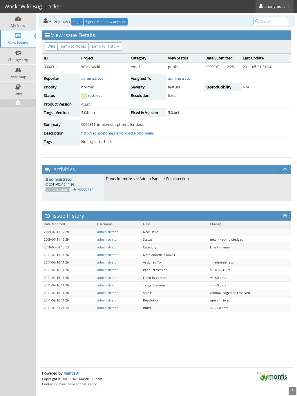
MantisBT (72, 373)
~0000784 (85, 189)
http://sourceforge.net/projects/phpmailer (117, 133)
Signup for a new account (105, 21)
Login (77, 21)
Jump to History (105, 46)
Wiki (51, 46)
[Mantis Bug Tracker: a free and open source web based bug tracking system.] (272, 375)
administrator (93, 78)
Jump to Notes (73, 46)
